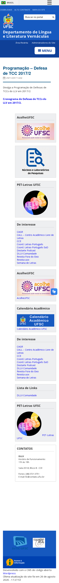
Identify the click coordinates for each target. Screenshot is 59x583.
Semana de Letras (26, 262)
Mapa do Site (38, 9)
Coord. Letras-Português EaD (32, 247)
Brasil (10, 2)
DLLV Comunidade (27, 253)
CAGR (20, 231)
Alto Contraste (22, 9)
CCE (19, 241)
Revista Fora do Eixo (28, 256)
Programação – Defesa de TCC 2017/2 (25, 70)
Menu (46, 50)
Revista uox (23, 259)
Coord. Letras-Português (30, 244)
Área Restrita (22, 42)
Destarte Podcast (26, 250)
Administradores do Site (43, 42)
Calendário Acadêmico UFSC (32, 328)
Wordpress (9, 573)
